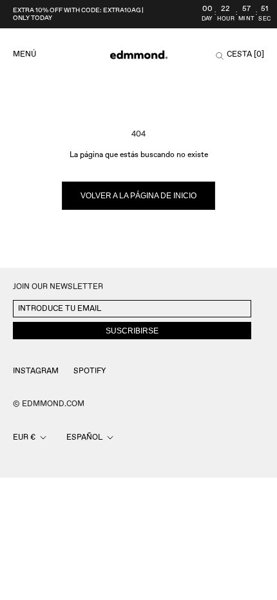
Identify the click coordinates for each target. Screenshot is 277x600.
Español (84, 437)
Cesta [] (245, 55)
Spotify (89, 371)
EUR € (24, 437)
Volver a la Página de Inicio (138, 195)
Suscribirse (132, 330)
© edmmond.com (48, 404)
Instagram (36, 371)
